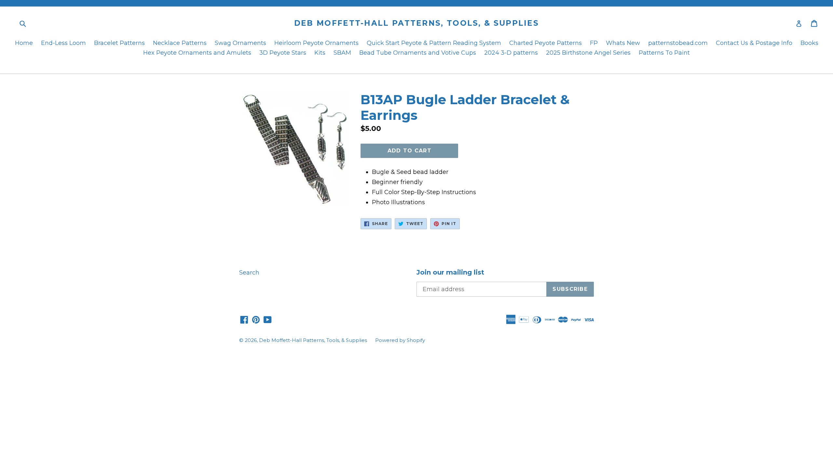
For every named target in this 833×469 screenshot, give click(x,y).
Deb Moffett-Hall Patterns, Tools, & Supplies (416, 23)
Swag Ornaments (240, 43)
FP (594, 43)
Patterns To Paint (664, 52)
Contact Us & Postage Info (754, 43)
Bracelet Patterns (119, 43)
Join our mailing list (450, 272)
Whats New (623, 43)
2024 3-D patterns (511, 52)
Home (24, 43)
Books (809, 43)
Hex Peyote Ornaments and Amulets (197, 52)
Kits (319, 52)
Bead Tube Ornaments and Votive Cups (417, 52)
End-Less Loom (63, 43)
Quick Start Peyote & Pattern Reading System (434, 43)
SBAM (342, 52)
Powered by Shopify (400, 340)
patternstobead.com (678, 43)
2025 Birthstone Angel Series (588, 52)
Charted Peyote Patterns (545, 43)
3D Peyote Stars (282, 52)
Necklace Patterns (180, 43)
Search (249, 272)
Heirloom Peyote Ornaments (316, 43)
